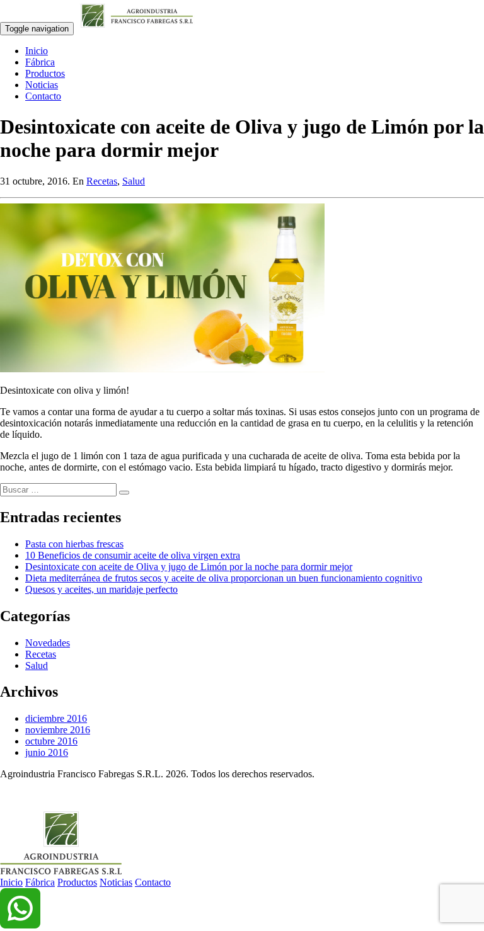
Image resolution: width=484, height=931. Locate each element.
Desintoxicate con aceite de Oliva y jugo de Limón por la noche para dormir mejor (188, 566)
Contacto (43, 96)
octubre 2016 (51, 741)
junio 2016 (46, 752)
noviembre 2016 (57, 729)
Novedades (47, 642)
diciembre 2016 (56, 718)
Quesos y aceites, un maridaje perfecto (101, 589)
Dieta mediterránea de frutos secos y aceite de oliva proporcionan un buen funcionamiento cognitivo (223, 578)
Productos (45, 73)
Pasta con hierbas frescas (74, 544)
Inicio (36, 50)
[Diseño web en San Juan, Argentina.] (8, 795)
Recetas (101, 181)
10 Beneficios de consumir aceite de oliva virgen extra (132, 555)
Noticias (41, 84)
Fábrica (40, 62)
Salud (133, 181)
